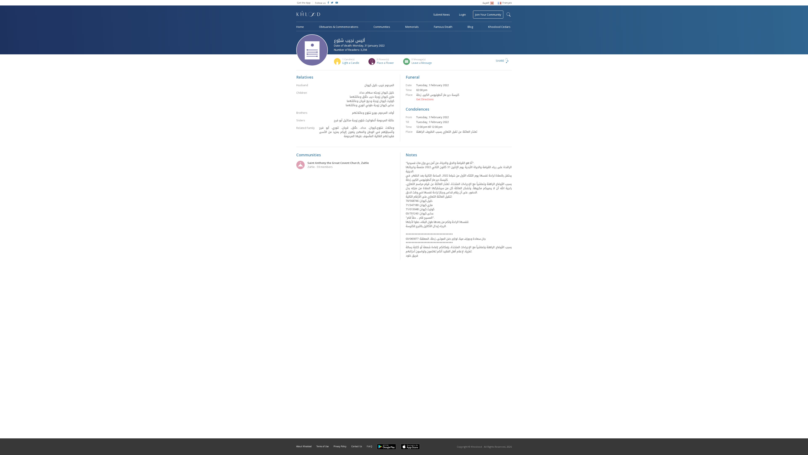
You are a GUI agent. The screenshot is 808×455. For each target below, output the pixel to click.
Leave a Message (422, 63)
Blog (470, 27)
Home (300, 27)
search (508, 14)
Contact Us (356, 446)
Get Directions (425, 99)
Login (462, 14)
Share (500, 61)
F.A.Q (369, 446)
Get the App (304, 2)
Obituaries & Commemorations (338, 27)
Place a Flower (385, 63)
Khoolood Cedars (499, 27)
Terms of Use (322, 446)
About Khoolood (304, 446)
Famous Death (443, 27)
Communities (381, 27)
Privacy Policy (340, 446)
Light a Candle (350, 63)
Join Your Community (488, 14)
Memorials (412, 27)
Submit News (441, 14)
